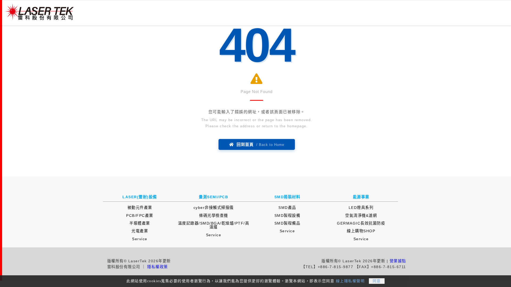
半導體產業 (139, 223)
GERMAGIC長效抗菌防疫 (361, 223)
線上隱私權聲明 (350, 281)
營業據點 (398, 261)
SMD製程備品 (287, 223)
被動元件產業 (139, 207)
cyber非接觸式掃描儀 (213, 207)
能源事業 (361, 197)
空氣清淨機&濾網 (361, 215)
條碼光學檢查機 (213, 215)
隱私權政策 (157, 267)
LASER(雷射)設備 (139, 197)
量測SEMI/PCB (213, 197)
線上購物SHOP (361, 231)
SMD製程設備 (287, 215)
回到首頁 (259, 144)
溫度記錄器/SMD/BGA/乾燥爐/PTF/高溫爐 (213, 225)
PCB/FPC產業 (139, 215)
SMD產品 (287, 207)
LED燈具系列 (361, 207)
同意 (377, 281)
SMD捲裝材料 (287, 197)
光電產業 (139, 231)
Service (139, 239)
